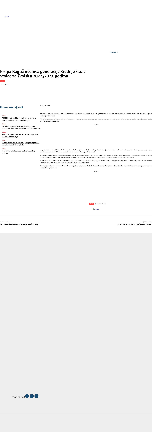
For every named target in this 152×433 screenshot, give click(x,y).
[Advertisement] (96, 136)
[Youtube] (36, 396)
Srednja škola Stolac (100, 203)
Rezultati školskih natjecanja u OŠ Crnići (19, 224)
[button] (114, 52)
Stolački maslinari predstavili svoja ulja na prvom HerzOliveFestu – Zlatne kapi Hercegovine (21, 127)
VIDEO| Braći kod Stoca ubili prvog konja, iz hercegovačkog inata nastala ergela (19, 119)
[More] (70, 104)
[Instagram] (32, 396)
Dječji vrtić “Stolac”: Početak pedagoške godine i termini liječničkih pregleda (20, 144)
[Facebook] (53, 104)
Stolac (2, 81)
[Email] (58, 104)
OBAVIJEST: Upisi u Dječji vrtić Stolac (135, 224)
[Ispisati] (64, 104)
